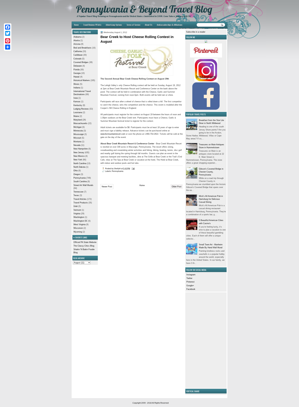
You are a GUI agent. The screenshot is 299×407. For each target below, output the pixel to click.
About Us (148, 24)
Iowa (76, 98)
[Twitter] (8, 33)
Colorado (77, 58)
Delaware (78, 66)
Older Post (176, 186)
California (78, 51)
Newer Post (107, 186)
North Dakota (79, 167)
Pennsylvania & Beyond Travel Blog (144, 9)
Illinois (76, 84)
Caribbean (78, 55)
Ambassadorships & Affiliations (169, 24)
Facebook (190, 289)
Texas (76, 195)
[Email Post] (133, 169)
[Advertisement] (195, 340)
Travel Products (81, 202)
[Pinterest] (8, 41)
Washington (79, 217)
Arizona (77, 44)
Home (76, 24)
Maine (76, 116)
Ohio (76, 170)
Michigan (78, 127)
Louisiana (78, 112)
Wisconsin (78, 228)
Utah (76, 206)
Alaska (77, 40)
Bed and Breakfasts (82, 48)
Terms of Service (133, 24)
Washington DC (81, 221)
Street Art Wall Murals (83, 185)
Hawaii (76, 77)
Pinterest (190, 282)
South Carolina (80, 181)
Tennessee (78, 192)
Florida (77, 69)
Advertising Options (114, 24)
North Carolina (80, 163)
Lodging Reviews (81, 109)
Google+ (190, 285)
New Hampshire (81, 149)
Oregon (77, 174)
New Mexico (79, 156)
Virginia (77, 213)
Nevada (77, 145)
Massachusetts (80, 123)
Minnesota (78, 130)
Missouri (77, 138)
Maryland (78, 120)
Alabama (77, 37)
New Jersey (79, 152)
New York (78, 159)
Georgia (77, 73)
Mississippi (79, 134)
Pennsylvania (117, 171)
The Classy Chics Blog (84, 246)
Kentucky (78, 105)
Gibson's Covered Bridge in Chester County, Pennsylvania (211, 172)
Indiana (77, 87)
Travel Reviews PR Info (92, 24)
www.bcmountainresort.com (112, 134)
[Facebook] (8, 27)
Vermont (77, 210)
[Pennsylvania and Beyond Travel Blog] (206, 57)
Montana (77, 141)
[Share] (8, 47)
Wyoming (78, 232)
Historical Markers (82, 80)
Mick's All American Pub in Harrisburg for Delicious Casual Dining (211, 199)
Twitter (189, 278)
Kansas (77, 101)
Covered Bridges (81, 62)
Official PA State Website (85, 242)
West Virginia (79, 224)
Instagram (190, 274)
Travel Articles (80, 199)
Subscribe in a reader (195, 32)
